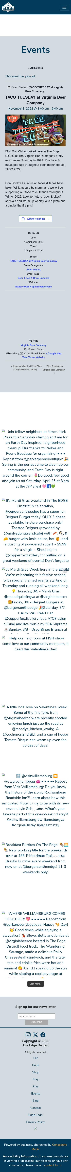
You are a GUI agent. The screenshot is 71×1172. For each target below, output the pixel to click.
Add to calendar (36, 218)
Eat (35, 1058)
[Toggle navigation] (64, 7)
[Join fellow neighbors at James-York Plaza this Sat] (35, 462)
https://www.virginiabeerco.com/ (33, 286)
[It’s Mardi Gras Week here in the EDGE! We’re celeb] (35, 600)
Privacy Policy (35, 1122)
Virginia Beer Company (33, 345)
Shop (35, 1072)
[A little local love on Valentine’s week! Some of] (35, 738)
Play (35, 1086)
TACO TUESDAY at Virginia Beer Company (33, 260)
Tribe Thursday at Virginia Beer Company (54, 368)
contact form (52, 1165)
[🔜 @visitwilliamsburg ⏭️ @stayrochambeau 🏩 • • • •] (35, 807)
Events (35, 1093)
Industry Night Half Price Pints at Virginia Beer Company (27, 368)
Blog (36, 1101)
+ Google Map (53, 353)
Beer (29, 269)
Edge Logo (35, 1115)
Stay (35, 1079)
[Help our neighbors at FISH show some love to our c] (35, 669)
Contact (35, 1108)
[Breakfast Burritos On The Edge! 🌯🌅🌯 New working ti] (35, 876)
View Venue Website (33, 357)
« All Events (35, 68)
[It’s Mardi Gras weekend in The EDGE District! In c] (35, 531)
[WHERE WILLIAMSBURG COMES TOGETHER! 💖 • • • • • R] (35, 944)
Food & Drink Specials (36, 278)
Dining (36, 269)
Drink (35, 1065)
